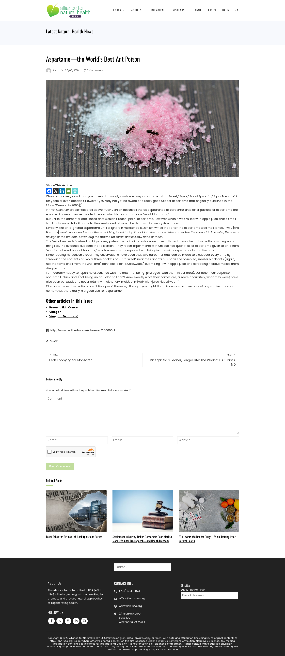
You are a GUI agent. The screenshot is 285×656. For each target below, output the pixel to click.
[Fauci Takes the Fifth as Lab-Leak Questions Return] (76, 511)
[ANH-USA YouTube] (84, 621)
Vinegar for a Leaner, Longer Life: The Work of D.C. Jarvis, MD (193, 360)
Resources (179, 10)
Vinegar (55, 312)
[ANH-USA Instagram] (68, 621)
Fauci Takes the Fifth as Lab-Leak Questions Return (74, 536)
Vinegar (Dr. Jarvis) (63, 316)
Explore (117, 10)
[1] (80, 205)
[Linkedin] (62, 191)
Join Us (212, 10)
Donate (197, 10)
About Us (136, 10)
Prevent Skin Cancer (64, 307)
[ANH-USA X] (59, 621)
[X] (56, 191)
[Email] (68, 191)
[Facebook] (49, 191)
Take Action (157, 10)
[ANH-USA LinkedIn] (76, 621)
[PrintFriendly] (75, 191)
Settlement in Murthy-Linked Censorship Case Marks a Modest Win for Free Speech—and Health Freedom (142, 538)
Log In (225, 10)
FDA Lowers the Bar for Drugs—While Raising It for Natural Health (207, 538)
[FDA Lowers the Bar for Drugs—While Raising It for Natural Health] (209, 511)
